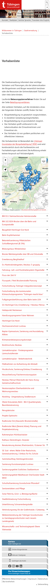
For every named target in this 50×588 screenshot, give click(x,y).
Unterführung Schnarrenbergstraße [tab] (17, 504)
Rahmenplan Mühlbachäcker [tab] (14, 434)
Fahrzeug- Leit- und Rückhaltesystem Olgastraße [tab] (23, 270)
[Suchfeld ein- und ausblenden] (47, 3)
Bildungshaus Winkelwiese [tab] (14, 248)
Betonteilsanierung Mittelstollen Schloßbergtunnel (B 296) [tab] (16, 242)
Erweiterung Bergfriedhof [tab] (13, 259)
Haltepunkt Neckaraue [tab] (12, 310)
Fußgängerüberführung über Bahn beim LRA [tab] (21, 299)
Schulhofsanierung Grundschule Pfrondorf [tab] (20, 483)
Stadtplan (13, 20)
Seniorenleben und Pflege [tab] (13, 488)
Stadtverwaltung (31, 30)
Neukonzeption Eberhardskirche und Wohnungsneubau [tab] (18, 390)
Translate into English (40, 20)
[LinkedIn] (21, 566)
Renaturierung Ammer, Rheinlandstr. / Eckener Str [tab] (23, 445)
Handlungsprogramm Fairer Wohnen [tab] (18, 315)
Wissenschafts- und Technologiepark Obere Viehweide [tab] (21, 528)
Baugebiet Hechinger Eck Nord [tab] (15, 229)
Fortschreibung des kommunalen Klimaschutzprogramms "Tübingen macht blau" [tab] (22, 292)
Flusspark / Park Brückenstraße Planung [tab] (19, 280)
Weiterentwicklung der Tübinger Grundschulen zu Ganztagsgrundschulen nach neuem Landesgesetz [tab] (22, 518)
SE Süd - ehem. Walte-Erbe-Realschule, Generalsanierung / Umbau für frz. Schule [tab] (20, 452)
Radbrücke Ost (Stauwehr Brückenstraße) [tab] (20, 421)
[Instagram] (13, 566)
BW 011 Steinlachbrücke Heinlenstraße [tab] (19, 216)
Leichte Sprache (24, 20)
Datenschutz (43, 579)
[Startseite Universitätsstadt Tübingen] (11, 4)
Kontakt (5, 20)
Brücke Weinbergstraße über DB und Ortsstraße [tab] (22, 254)
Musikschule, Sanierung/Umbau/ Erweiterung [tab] (22, 369)
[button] (20, 179)
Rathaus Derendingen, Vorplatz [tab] (15, 440)
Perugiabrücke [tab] (8, 410)
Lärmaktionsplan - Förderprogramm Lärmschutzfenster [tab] (17, 352)
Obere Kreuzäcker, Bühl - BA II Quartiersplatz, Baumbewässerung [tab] (21, 403)
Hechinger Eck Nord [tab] (10, 320)
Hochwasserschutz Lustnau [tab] (14, 326)
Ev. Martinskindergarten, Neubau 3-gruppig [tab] (21, 264)
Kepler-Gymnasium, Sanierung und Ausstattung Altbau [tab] (22, 333)
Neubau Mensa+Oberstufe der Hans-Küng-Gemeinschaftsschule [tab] (20, 381)
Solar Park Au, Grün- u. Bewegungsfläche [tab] (19, 493)
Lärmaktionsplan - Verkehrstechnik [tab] (17, 358)
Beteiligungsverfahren (19, 102)
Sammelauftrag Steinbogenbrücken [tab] (17, 459)
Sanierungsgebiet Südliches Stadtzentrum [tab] (20, 469)
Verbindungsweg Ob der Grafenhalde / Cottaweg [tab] (23, 509)
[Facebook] (10, 566)
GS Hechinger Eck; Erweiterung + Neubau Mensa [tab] (23, 304)
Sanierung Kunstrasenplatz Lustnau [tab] (17, 464)
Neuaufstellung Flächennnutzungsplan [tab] (19, 374)
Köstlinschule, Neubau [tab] (12, 345)
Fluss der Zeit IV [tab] (9, 275)
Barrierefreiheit (8, 581)
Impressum (32, 579)
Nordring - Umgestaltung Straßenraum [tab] (19, 396)
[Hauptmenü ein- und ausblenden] (47, 7)
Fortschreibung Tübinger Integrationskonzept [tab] (22, 286)
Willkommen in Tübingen (12, 30)
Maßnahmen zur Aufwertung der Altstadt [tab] (19, 364)
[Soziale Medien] (24, 566)
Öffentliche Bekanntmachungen (14, 579)
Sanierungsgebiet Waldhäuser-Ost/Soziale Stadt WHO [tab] (23, 476)
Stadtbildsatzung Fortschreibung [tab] (16, 499)
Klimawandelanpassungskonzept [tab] (16, 339)
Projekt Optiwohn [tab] (9, 415)
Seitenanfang (43, 584)
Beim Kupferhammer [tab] (11, 235)
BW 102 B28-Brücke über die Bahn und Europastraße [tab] (19, 223)
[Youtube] (17, 566)
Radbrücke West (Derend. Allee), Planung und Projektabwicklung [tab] (21, 428)
